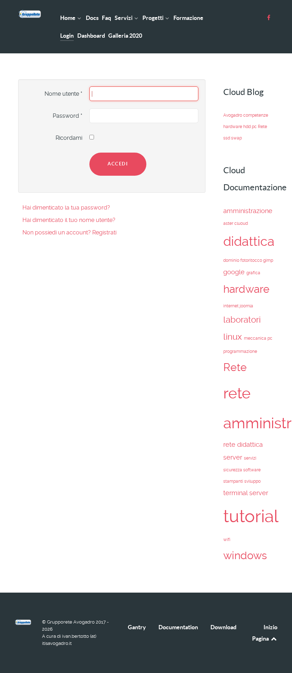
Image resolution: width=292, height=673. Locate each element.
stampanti (233, 481)
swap (236, 138)
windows (245, 555)
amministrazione (247, 210)
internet (231, 305)
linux (233, 337)
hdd (247, 126)
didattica (249, 241)
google (234, 272)
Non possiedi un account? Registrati (69, 232)
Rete (262, 126)
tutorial (250, 516)
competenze (255, 115)
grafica (253, 272)
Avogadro (233, 115)
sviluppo (252, 481)
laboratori (242, 320)
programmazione (240, 351)
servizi (250, 458)
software (252, 469)
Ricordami (69, 137)
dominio (231, 260)
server (233, 457)
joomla (246, 305)
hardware (233, 126)
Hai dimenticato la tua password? (66, 207)
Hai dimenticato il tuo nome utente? (68, 220)
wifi (226, 539)
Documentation (178, 627)
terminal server (245, 493)
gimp (268, 260)
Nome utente (63, 93)
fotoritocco (251, 260)
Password (67, 115)
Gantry (137, 627)
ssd (227, 138)
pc (255, 126)
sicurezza (233, 469)
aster (228, 223)
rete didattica (243, 444)
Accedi (118, 163)
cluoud (241, 223)
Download (223, 627)
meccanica (255, 338)
